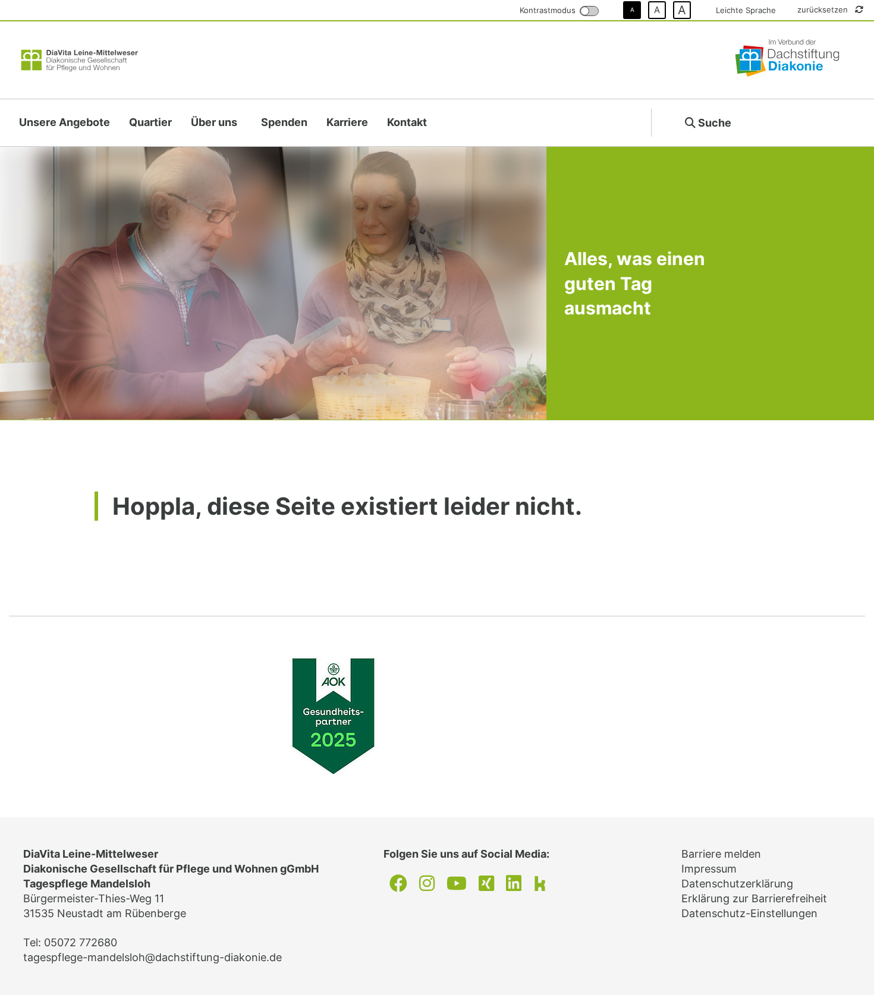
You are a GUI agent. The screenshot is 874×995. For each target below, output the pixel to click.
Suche (713, 122)
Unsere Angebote (64, 122)
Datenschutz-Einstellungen (749, 913)
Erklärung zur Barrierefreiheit (754, 898)
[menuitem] (65, 123)
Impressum (709, 868)
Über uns (214, 122)
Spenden (284, 122)
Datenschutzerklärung (737, 883)
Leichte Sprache (746, 10)
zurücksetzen (823, 9)
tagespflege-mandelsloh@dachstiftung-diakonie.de (152, 957)
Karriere (347, 122)
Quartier (150, 122)
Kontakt (407, 122)
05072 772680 (80, 942)
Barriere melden (721, 854)
